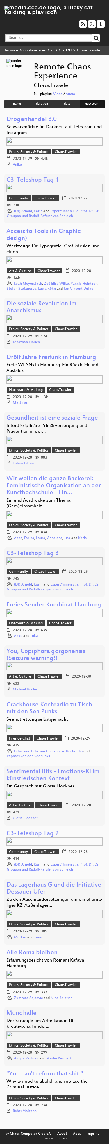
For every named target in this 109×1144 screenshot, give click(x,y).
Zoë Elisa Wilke (56, 284)
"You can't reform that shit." (44, 1074)
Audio (70, 94)
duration (42, 104)
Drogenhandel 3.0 (31, 119)
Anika (18, 165)
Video (57, 94)
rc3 (54, 50)
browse (11, 50)
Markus (20, 937)
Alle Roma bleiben (32, 953)
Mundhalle (21, 1013)
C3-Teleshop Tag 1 (32, 180)
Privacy (47, 1138)
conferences (34, 50)
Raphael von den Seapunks (28, 756)
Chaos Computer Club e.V (30, 1134)
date (67, 104)
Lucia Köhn (47, 289)
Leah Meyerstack (28, 284)
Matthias (20, 403)
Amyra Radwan (26, 1059)
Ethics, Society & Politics (28, 152)
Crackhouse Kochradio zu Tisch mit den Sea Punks (49, 708)
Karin (38, 211)
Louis (38, 937)
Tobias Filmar (23, 463)
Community (18, 198)
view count (92, 104)
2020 (67, 50)
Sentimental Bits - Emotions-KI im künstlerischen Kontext (52, 775)
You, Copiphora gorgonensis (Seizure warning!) (45, 655)
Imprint (93, 1134)
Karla (82, 538)
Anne (18, 538)
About (62, 1134)
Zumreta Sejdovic (28, 998)
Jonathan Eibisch (26, 342)
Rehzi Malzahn (25, 1111)
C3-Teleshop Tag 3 (32, 553)
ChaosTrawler (66, 152)
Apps (77, 1134)
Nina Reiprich (61, 998)
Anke (18, 636)
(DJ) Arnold (23, 211)
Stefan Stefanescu (21, 289)
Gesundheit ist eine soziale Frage (52, 418)
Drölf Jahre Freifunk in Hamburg (51, 357)
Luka (34, 636)
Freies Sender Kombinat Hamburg (53, 605)
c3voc (63, 1138)
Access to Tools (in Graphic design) (43, 235)
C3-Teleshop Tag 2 (32, 833)
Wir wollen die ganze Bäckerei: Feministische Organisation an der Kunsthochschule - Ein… (53, 486)
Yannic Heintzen (84, 284)
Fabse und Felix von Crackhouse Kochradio (48, 751)
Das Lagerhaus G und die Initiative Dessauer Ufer (53, 889)
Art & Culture (20, 271)
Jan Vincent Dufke (78, 289)
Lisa (67, 538)
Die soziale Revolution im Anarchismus (41, 307)
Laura (40, 538)
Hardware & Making (26, 390)
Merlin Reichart (59, 1059)
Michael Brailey (25, 690)
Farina (29, 538)
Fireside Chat (19, 739)
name (17, 104)
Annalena (54, 538)
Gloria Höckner (25, 818)
